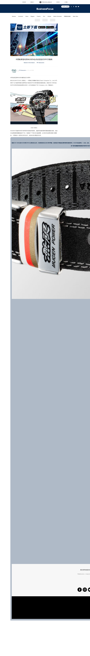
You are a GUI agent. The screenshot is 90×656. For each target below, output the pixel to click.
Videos (26, 16)
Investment (20, 16)
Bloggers (32, 16)
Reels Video (75, 16)
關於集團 (24, 2)
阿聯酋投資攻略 (67, 16)
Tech (44, 16)
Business (14, 16)
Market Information (57, 16)
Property (39, 16)
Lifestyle (49, 16)
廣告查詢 (58, 2)
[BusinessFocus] (45, 8)
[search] (71, 6)
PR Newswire (40, 62)
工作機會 (66, 2)
